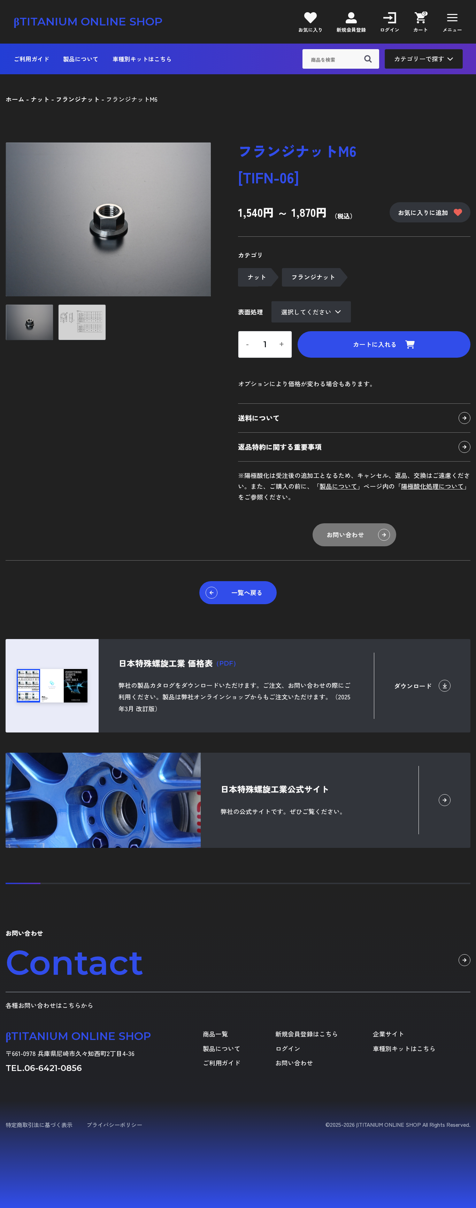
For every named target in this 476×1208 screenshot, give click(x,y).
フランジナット (313, 276)
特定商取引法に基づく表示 (39, 1124)
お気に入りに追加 (423, 212)
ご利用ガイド (31, 59)
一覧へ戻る (247, 592)
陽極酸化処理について (432, 486)
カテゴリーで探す (419, 58)
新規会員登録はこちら (306, 1034)
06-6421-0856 (53, 1068)
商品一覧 (215, 1034)
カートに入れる (375, 344)
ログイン (287, 1049)
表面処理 (250, 311)
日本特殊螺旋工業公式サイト (275, 789)
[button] (452, 21)
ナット (256, 276)
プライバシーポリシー (114, 1124)
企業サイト (388, 1034)
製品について (81, 59)
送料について (259, 418)
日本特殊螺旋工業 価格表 (178, 663)
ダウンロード (413, 685)
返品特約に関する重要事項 (280, 447)
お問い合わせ (345, 534)
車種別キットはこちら (142, 59)
